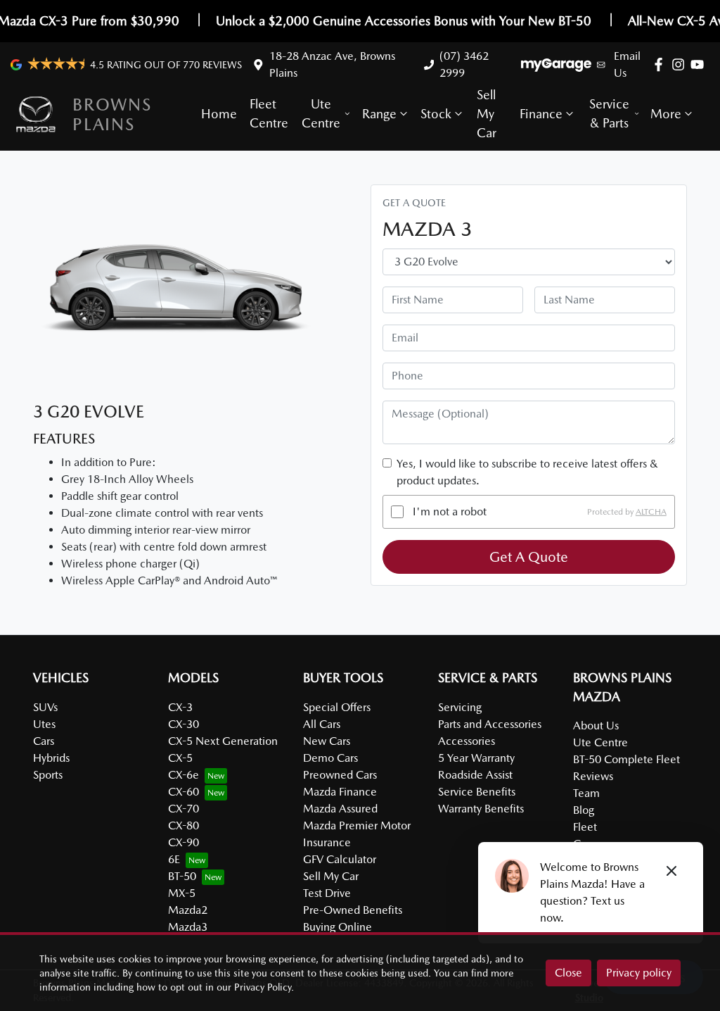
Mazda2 (187, 910)
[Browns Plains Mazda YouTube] (699, 64)
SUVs (45, 707)
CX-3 (180, 707)
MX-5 (181, 893)
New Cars (326, 741)
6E (174, 859)
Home (219, 113)
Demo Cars (330, 758)
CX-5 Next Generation (223, 741)
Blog (583, 810)
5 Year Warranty (476, 758)
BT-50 (182, 876)
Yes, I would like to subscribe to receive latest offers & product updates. (527, 472)
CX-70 (183, 808)
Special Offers (337, 707)
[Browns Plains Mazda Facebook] (661, 64)
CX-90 (183, 842)
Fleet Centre (269, 113)
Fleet (585, 827)
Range (379, 113)
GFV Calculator (339, 859)
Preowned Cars (340, 774)
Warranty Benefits (481, 808)
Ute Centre (321, 113)
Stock (435, 113)
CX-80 (183, 825)
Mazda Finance (340, 791)
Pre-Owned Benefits (352, 910)
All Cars (321, 724)
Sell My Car (486, 113)
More (665, 113)
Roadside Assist (475, 774)
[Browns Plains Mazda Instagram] (680, 64)
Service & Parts (609, 113)
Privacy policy (638, 972)
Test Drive (327, 893)
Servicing (460, 707)
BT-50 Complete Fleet (626, 759)
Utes (44, 724)
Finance (541, 113)
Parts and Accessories (489, 724)
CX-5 (180, 758)
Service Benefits (476, 791)
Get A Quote (528, 556)
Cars (43, 741)
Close (568, 972)
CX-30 (183, 724)
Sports (48, 774)
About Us (596, 725)
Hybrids (51, 758)
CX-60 (183, 791)
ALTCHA (651, 512)
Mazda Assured (340, 808)
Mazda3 (187, 927)
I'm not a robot (450, 511)
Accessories (466, 741)
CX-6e (183, 774)
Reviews (593, 776)
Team (586, 793)
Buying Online (337, 927)
